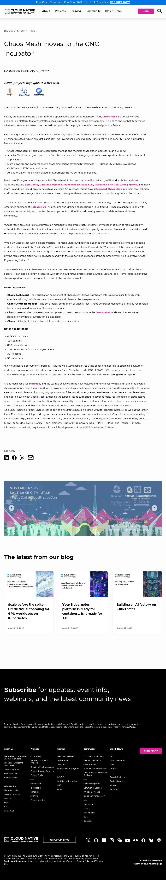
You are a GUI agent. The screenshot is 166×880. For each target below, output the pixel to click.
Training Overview (66, 756)
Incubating (35, 788)
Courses (61, 764)
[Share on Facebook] (14, 458)
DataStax (45, 185)
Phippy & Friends (91, 792)
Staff (6, 803)
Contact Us (9, 811)
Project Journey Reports (42, 771)
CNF (59, 785)
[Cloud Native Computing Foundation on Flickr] (135, 842)
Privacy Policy (128, 727)
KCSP (59, 789)
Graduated (35, 784)
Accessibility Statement (150, 860)
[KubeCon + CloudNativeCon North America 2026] (83, 508)
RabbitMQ (101, 185)
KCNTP (60, 777)
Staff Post (27, 31)
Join (146, 11)
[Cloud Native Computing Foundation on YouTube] (127, 842)
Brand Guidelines (118, 777)
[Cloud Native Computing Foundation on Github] (96, 842)
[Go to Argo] (9, 92)
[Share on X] (22, 458)
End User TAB (11, 774)
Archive (34, 796)
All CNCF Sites (59, 839)
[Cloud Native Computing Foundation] (20, 11)
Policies (7, 799)
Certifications (63, 760)
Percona (57, 185)
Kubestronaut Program (68, 769)
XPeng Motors (128, 185)
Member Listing (11, 790)
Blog (8, 31)
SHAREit (113, 185)
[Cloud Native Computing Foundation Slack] (159, 842)
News (112, 764)
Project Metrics (37, 800)
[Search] (159, 11)
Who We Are (10, 786)
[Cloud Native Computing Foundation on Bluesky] (151, 842)
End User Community (93, 756)
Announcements (117, 760)
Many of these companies (79, 193)
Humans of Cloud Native (95, 769)
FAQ (6, 807)
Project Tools (36, 775)
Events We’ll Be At (92, 760)
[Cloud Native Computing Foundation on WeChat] (119, 842)
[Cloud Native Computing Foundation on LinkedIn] (104, 842)
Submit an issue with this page (147, 864)
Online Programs (91, 784)
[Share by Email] (31, 458)
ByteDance (31, 185)
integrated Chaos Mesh (108, 189)
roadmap (34, 384)
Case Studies (89, 764)
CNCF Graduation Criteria (98, 427)
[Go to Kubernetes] (39, 92)
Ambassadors (11, 778)
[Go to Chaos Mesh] (24, 92)
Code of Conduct (12, 794)
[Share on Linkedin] (6, 458)
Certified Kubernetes (67, 781)
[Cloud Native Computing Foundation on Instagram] (112, 842)
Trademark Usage (13, 861)
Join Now (150, 750)
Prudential (69, 185)
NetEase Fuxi (85, 185)
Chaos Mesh (109, 117)
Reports (114, 769)
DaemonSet (103, 312)
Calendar (87, 821)
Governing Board (12, 769)
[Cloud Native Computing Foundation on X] (88, 842)
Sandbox (34, 792)
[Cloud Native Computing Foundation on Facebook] (143, 842)
